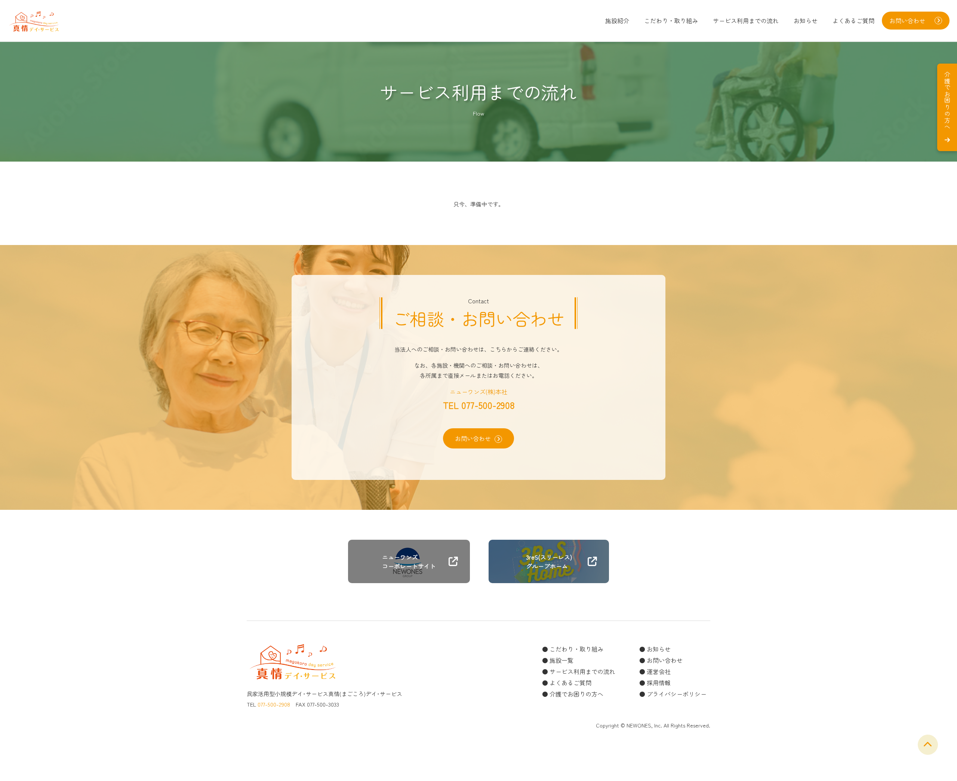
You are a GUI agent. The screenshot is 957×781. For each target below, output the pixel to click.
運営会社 (659, 671)
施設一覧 (561, 660)
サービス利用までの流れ (746, 20)
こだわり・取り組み (671, 20)
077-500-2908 (487, 404)
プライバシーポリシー (677, 693)
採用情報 (659, 682)
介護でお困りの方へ (576, 693)
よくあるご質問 (853, 20)
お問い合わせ (473, 438)
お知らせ (806, 20)
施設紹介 (617, 20)
